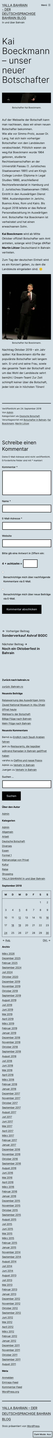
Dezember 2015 (11, 1200)
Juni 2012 (7, 1317)
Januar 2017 (9, 1144)
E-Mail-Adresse (12, 518)
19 (19, 925)
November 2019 (11, 986)
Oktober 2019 (10, 990)
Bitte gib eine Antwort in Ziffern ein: (23, 553)
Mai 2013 (7, 1284)
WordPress (33, 1426)
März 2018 (8, 1079)
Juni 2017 (7, 1121)
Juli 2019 (7, 1005)
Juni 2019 (7, 1009)
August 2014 (9, 1261)
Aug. (7, 940)
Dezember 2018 (11, 1037)
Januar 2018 (9, 1088)
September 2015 (11, 1214)
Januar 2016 (9, 1196)
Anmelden (8, 1377)
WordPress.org (10, 1391)
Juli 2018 (7, 1060)
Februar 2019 (9, 1028)
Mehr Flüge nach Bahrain (16, 723)
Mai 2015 (7, 1233)
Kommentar (10, 467)
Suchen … (8, 776)
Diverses (7, 846)
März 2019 (8, 1023)
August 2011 (9, 1364)
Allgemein (7, 831)
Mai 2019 (7, 1014)
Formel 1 (7, 855)
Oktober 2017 (10, 1102)
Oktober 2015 (10, 1210)
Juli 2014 (7, 1266)
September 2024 (11, 967)
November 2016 (11, 1154)
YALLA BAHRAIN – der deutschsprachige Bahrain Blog (26, 1413)
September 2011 (11, 1359)
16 (47, 917)
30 (47, 932)
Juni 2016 (7, 1172)
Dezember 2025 (11, 958)
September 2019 (11, 995)
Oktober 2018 (10, 1046)
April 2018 (7, 1074)
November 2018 (11, 1042)
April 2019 (7, 1018)
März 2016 (8, 1186)
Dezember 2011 (11, 1345)
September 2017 (11, 1107)
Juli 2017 (7, 1116)
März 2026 (8, 953)
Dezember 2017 (11, 1093)
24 (5, 932)
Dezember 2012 (11, 1298)
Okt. (45, 940)
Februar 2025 (10, 962)
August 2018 (9, 1056)
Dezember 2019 (11, 981)
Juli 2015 (7, 1224)
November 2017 (11, 1098)
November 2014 (11, 1252)
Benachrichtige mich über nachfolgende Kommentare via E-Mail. (26, 579)
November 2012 (11, 1303)
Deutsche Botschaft (30, 416)
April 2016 (7, 1182)
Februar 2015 (9, 1242)
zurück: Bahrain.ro (12, 686)
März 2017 (8, 1135)
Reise (5, 869)
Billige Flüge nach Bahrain (17, 718)
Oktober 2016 (10, 1158)
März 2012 (8, 1331)
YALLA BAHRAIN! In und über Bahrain (23, 878)
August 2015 (9, 1219)
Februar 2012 (9, 1336)
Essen (5, 850)
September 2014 (11, 1256)
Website (7, 535)
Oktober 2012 (10, 1308)
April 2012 (7, 1326)
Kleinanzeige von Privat (15, 859)
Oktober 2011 (9, 1354)
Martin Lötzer (22, 423)
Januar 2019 (9, 1032)
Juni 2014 (7, 1270)
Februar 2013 (9, 1289)
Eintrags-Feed (10, 1382)
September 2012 (11, 1312)
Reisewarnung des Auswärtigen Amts (23, 700)
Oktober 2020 (10, 976)
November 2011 (11, 1350)
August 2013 (9, 1275)
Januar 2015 (9, 1247)
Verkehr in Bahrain (24, 765)
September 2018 (11, 1051)
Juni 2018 (7, 1065)
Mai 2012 (7, 1322)
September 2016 (11, 1163)
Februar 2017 (9, 1140)
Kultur (5, 864)
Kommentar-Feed (12, 1387)
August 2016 (9, 1168)
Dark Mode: (40, 1434)
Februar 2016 (9, 1191)
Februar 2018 (9, 1084)
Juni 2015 (7, 1228)
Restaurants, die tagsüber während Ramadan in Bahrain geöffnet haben (24, 751)
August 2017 (9, 1112)
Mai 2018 (7, 1070)
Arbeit (5, 836)
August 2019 (9, 1000)
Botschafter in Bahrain (35, 419)
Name (6, 501)
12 (19, 917)
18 (12, 925)
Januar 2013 (9, 1294)
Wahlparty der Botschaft (16, 714)
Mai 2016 (7, 1177)
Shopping (7, 874)
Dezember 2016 (11, 1149)
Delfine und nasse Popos (28, 760)
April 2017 (7, 1130)
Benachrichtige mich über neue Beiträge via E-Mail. (27, 596)
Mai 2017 (7, 1126)
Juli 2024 (7, 972)
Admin (10, 412)
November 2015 (11, 1205)
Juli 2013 (7, 1280)
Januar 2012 (9, 1340)
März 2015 (8, 1238)
